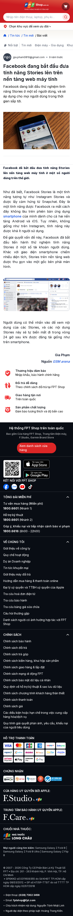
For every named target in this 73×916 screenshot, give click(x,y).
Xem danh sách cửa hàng (33, 448)
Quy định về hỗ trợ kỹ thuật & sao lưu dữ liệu (32, 686)
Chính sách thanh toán (18, 699)
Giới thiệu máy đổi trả (17, 574)
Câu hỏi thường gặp (16, 613)
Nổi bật (13, 45)
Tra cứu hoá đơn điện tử (19, 594)
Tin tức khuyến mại (15, 568)
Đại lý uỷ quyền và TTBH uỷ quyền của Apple (33, 587)
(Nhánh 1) (17, 508)
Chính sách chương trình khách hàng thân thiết (33, 693)
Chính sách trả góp (15, 654)
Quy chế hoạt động (16, 555)
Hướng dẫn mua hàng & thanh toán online (30, 581)
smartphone (12, 216)
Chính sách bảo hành (17, 641)
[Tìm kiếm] (65, 17)
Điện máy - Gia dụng (49, 45)
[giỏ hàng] (66, 6)
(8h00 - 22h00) (21, 531)
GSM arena (61, 361)
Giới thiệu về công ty (16, 548)
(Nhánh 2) (18, 519)
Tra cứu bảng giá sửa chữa (21, 607)
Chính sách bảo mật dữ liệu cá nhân (26, 680)
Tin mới (26, 45)
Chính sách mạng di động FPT (23, 673)
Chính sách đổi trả (15, 647)
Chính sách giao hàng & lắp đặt (24, 667)
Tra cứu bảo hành (15, 600)
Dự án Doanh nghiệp (17, 561)
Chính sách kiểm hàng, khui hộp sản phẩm (31, 660)
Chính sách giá (13, 706)
